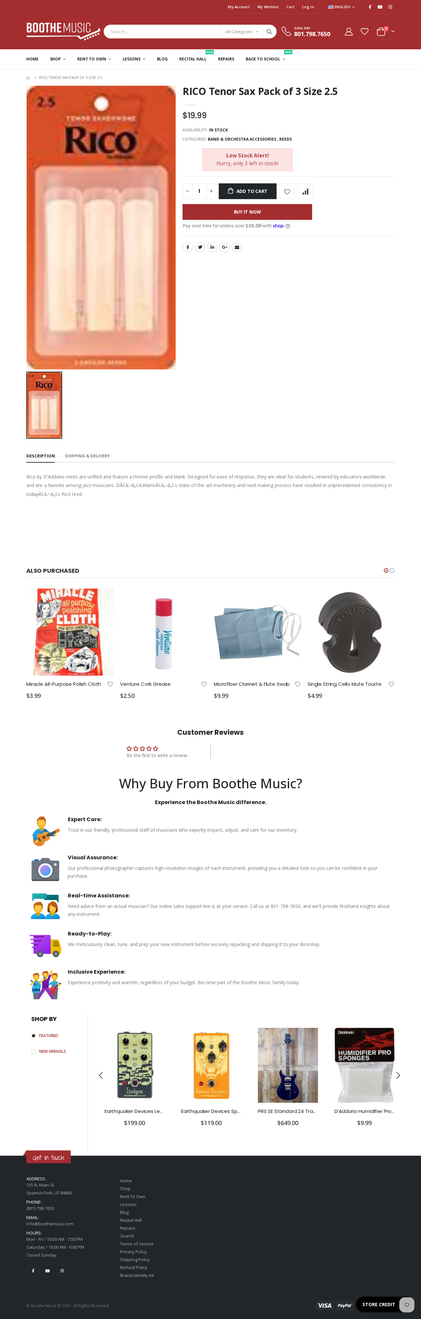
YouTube (47, 1270)
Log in (308, 6)
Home (28, 78)
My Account (239, 6)
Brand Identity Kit (137, 1275)
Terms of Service (137, 1244)
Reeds (285, 139)
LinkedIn (212, 247)
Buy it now (247, 212)
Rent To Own (132, 1196)
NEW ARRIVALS (52, 1051)
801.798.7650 (312, 34)
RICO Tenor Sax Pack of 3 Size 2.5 (260, 91)
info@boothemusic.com (49, 1224)
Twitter (200, 247)
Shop (125, 1189)
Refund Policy (133, 1267)
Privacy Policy (133, 1252)
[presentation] (101, 1075)
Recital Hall (131, 1220)
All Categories (239, 32)
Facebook (188, 247)
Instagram (62, 1270)
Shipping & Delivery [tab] (87, 456)
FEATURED (48, 1035)
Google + (224, 247)
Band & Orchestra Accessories (242, 139)
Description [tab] (40, 456)
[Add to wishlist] (287, 191)
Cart (290, 6)
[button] (386, 570)
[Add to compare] (305, 191)
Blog (124, 1212)
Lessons (128, 1204)
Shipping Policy (135, 1259)
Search (269, 31)
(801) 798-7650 (40, 1208)
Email (237, 247)
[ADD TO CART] (103, 599)
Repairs (128, 1228)
